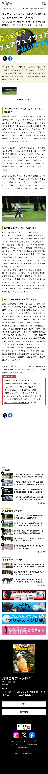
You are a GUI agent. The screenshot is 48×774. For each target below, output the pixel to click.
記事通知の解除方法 (24, 747)
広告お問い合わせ (32, 744)
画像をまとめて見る (24, 99)
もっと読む (42, 503)
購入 (24, 704)
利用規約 (34, 741)
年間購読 (24, 711)
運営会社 (26, 741)
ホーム (4, 8)
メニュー (44, 4)
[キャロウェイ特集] (24, 607)
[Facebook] (10, 58)
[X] (5, 58)
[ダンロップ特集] (24, 595)
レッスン (11, 8)
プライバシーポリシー (17, 744)
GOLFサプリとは (16, 741)
